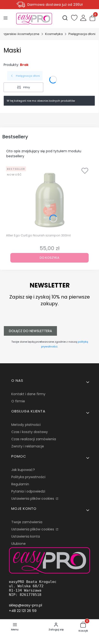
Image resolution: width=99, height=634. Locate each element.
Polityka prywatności (28, 477)
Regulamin (20, 484)
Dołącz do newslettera (30, 331)
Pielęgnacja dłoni (81, 34)
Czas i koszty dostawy (29, 431)
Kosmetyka (54, 34)
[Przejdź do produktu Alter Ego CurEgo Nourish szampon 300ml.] (49, 198)
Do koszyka (49, 257)
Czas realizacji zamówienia (33, 439)
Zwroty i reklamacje (27, 446)
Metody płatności (26, 424)
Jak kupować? (23, 469)
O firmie (18, 401)
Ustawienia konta (25, 536)
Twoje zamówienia (26, 522)
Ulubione (18, 543)
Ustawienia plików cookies (33, 498)
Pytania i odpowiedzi (28, 491)
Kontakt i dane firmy (28, 394)
